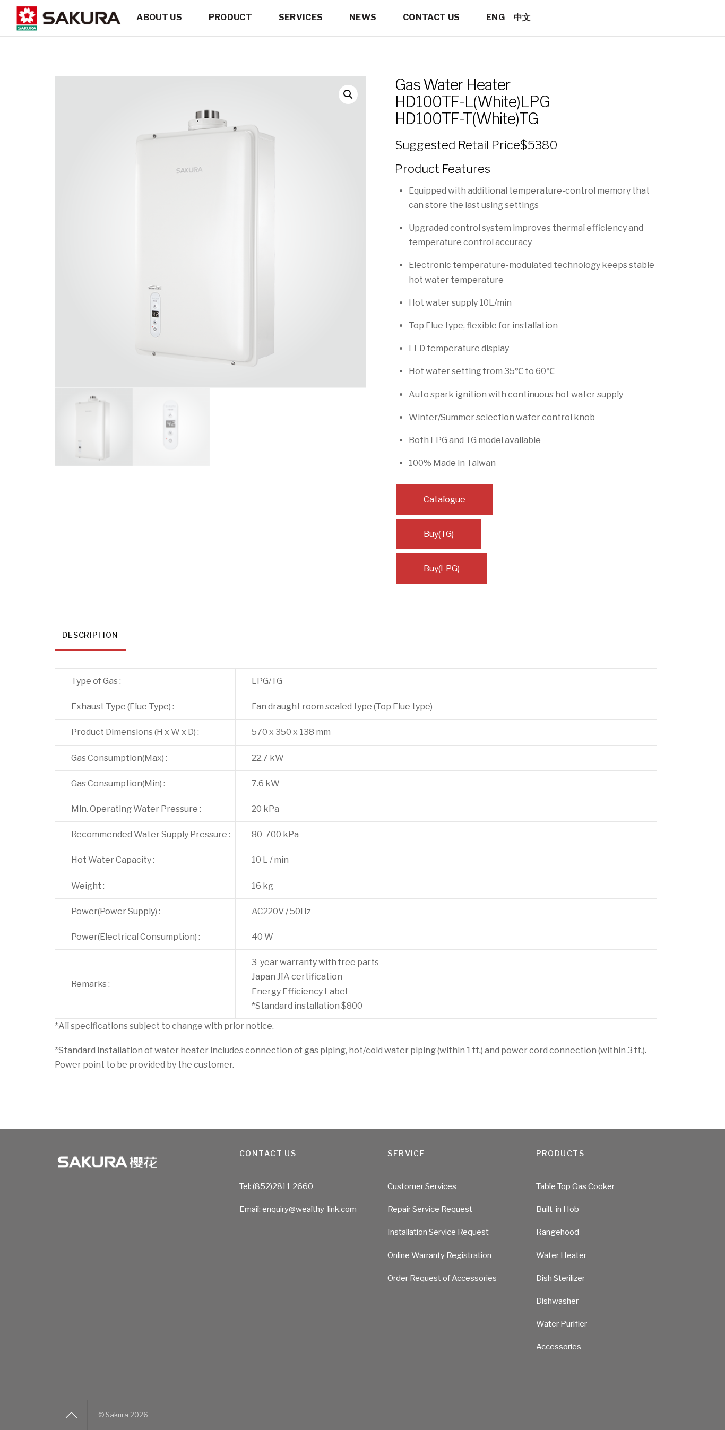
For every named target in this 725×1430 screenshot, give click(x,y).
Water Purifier (561, 1324)
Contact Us (431, 17)
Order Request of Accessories (442, 1278)
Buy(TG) (439, 534)
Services (301, 17)
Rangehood (557, 1232)
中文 (522, 17)
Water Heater (561, 1255)
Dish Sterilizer (560, 1278)
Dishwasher (557, 1301)
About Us (159, 17)
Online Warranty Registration (439, 1255)
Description (90, 635)
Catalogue (444, 500)
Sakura (117, 1415)
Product (230, 17)
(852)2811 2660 (283, 1186)
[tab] (90, 636)
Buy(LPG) (442, 569)
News (362, 17)
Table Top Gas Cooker (575, 1186)
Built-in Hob (557, 1209)
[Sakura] (68, 26)
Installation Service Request (438, 1232)
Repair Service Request (429, 1209)
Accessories (558, 1346)
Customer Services (421, 1186)
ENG (495, 17)
